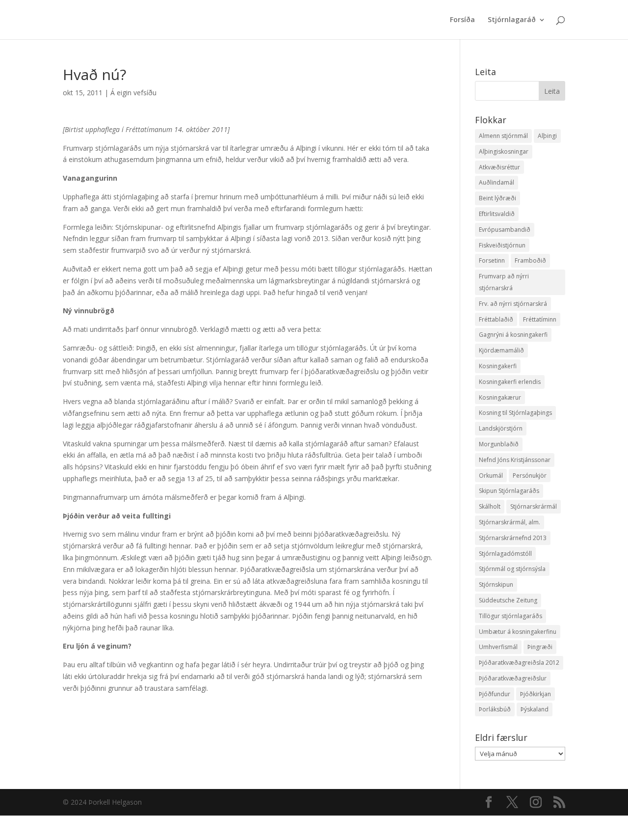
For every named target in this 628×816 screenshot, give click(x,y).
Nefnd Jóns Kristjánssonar (514, 460)
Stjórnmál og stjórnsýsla (512, 569)
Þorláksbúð (495, 709)
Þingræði (539, 647)
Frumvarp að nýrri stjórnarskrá (504, 282)
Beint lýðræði (497, 198)
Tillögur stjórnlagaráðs (510, 616)
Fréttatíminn (539, 319)
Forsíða (462, 20)
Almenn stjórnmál (503, 136)
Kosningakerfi (498, 366)
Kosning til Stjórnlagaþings (515, 412)
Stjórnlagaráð (512, 20)
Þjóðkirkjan (535, 694)
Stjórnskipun (496, 584)
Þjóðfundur (494, 694)
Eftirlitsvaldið (497, 214)
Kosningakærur (500, 397)
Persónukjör (530, 475)
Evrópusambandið (504, 229)
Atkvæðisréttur (499, 167)
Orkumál (491, 475)
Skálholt (489, 506)
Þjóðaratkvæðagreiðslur (513, 678)
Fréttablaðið (496, 319)
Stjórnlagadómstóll (505, 553)
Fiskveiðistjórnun (502, 245)
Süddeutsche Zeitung (508, 600)
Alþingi (547, 136)
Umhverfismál (498, 647)
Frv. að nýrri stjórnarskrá (513, 303)
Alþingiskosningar (503, 151)
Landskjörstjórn (501, 428)
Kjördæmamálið (501, 350)
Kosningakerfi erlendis (510, 382)
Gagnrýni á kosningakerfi (513, 334)
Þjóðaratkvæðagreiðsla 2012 (519, 662)
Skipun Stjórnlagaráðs (509, 491)
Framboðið (530, 260)
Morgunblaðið (499, 444)
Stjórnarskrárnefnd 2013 (513, 538)
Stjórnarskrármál (533, 506)
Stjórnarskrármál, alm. (509, 522)
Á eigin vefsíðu (133, 92)
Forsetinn (492, 260)
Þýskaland (535, 709)
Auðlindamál (496, 182)
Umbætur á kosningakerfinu (517, 631)
